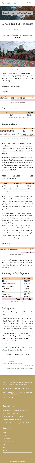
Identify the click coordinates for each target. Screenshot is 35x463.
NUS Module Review (9, 442)
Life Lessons (7, 439)
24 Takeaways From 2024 (11, 413)
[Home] (6, 15)
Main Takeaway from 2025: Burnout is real (16, 410)
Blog (4, 432)
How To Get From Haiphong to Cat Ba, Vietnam (17, 423)
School (5, 445)
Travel (26, 30)
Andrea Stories (9, 3)
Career (5, 436)
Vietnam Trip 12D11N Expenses (12, 420)
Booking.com (21, 148)
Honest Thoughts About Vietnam (13, 416)
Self (4, 448)
